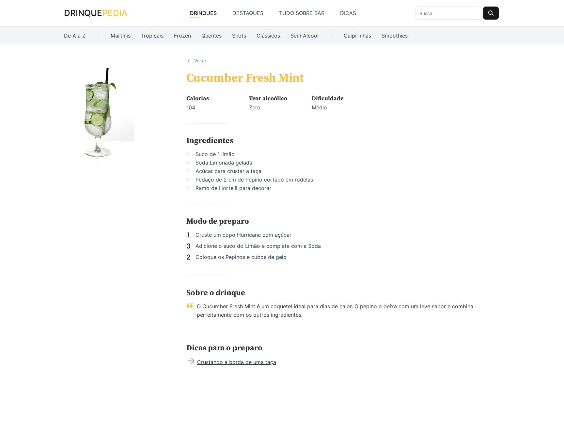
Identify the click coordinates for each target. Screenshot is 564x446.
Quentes (211, 35)
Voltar (200, 60)
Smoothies (395, 35)
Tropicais (152, 35)
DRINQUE (95, 13)
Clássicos (268, 35)
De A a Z (75, 35)
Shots (239, 35)
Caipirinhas (357, 35)
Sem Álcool (304, 35)
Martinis (121, 35)
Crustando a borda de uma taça (236, 362)
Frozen (182, 35)
